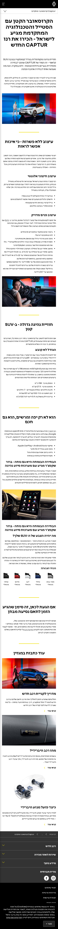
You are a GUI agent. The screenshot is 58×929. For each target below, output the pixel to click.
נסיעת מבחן (28, 629)
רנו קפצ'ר (52, 431)
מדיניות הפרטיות (13, 917)
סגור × (49, 924)
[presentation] (29, 673)
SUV (7, 220)
